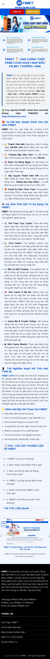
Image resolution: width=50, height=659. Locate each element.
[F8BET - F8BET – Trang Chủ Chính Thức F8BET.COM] (25, 4)
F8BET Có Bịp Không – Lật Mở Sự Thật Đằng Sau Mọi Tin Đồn (25, 548)
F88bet (32, 599)
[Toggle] (4, 459)
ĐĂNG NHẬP (33, 12)
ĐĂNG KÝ (17, 12)
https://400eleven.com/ (14, 116)
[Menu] (3, 4)
